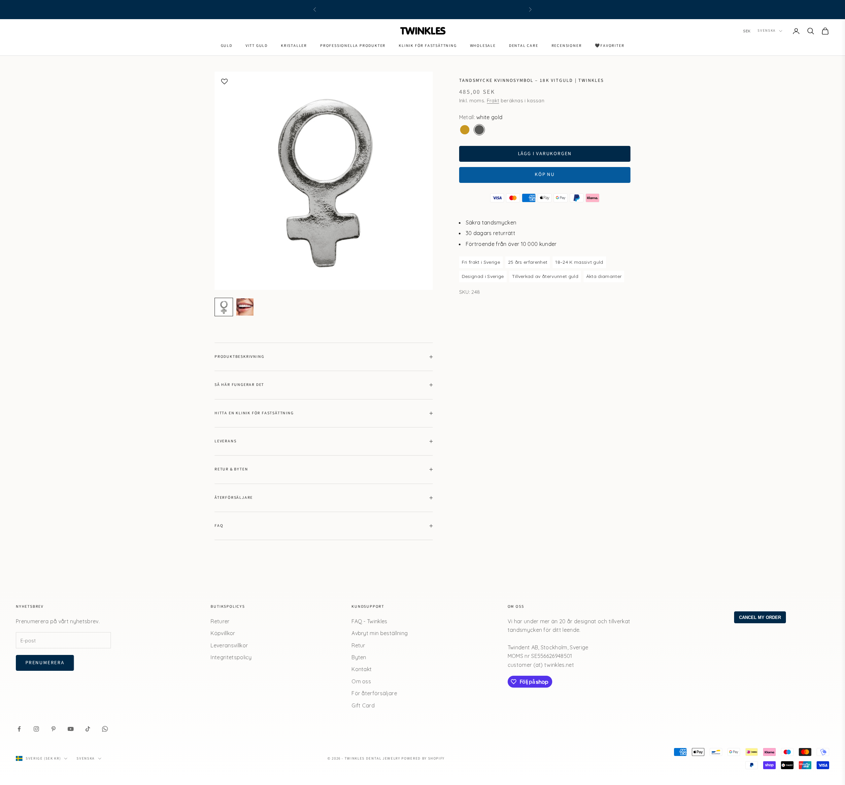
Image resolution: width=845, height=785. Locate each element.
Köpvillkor (223, 633)
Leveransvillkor (229, 645)
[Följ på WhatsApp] (105, 729)
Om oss (361, 681)
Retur (358, 645)
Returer (220, 621)
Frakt (493, 101)
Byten (359, 657)
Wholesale (483, 46)
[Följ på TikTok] (87, 729)
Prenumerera (44, 662)
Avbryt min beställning (380, 633)
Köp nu (545, 174)
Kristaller (294, 46)
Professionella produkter (353, 46)
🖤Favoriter (609, 46)
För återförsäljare (374, 693)
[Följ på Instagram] (36, 729)
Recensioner (567, 46)
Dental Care (523, 46)
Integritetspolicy (231, 657)
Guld (226, 46)
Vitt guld (257, 46)
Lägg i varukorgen (545, 153)
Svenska (767, 30)
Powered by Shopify (423, 758)
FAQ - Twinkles (369, 621)
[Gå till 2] (245, 307)
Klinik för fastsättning (427, 46)
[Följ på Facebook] (19, 729)
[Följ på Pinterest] (53, 729)
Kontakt (362, 669)
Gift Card (363, 705)
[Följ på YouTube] (70, 729)
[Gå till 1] (224, 307)
